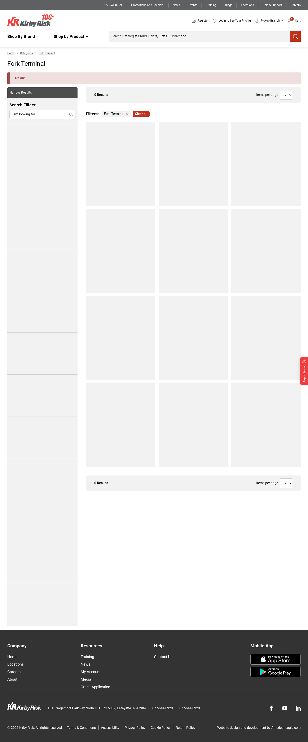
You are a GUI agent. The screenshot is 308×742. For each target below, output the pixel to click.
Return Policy (185, 728)
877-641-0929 (113, 5)
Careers (296, 5)
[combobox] (199, 36)
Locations (247, 5)
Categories (26, 53)
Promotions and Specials (147, 5)
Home (10, 53)
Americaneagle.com (286, 728)
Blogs (228, 5)
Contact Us (163, 656)
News (176, 5)
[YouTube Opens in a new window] (284, 708)
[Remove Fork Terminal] (127, 114)
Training (211, 5)
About (12, 679)
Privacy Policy (135, 728)
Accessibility (110, 728)
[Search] (295, 36)
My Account (91, 672)
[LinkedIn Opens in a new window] (298, 708)
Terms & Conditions (81, 728)
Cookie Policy (161, 728)
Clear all (141, 114)
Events (193, 5)
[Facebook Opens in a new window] (271, 708)
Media (86, 679)
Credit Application (95, 687)
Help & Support (272, 5)
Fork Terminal (47, 53)
